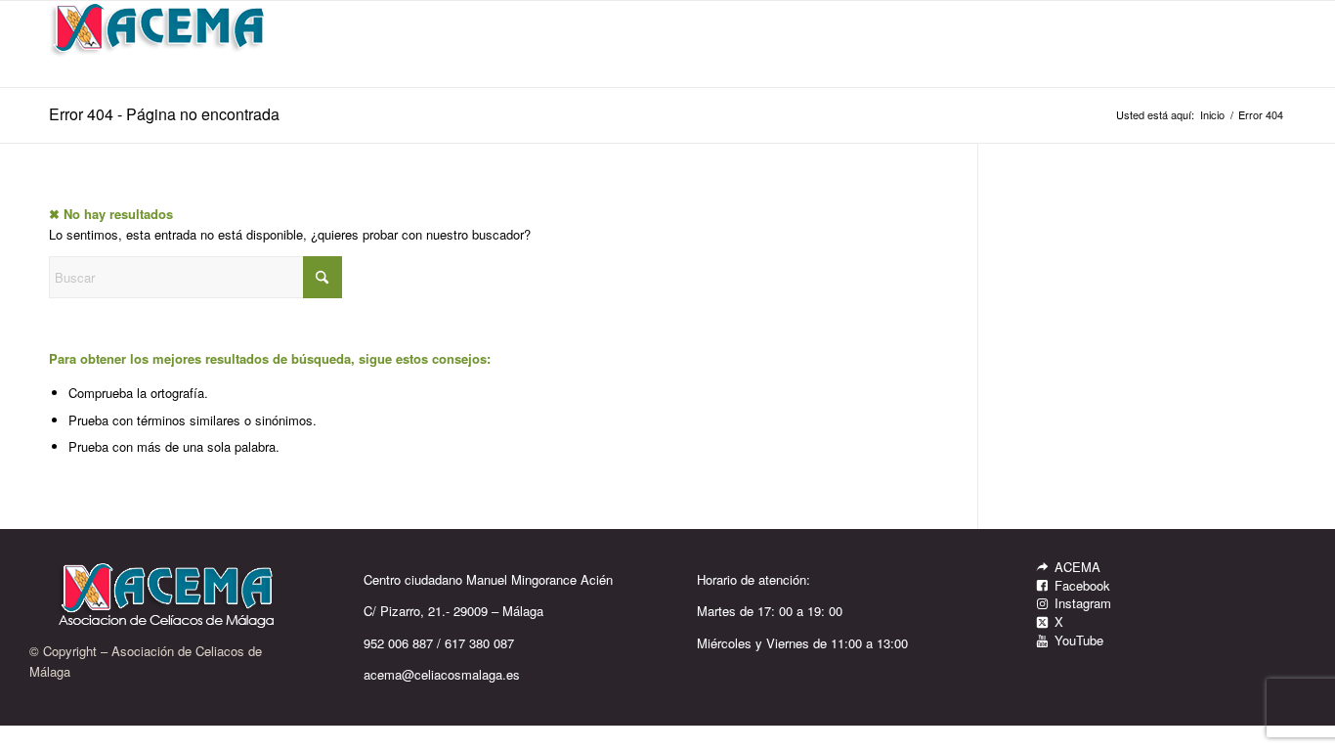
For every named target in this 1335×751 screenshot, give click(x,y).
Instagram (1083, 603)
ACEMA (1077, 566)
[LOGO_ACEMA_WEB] (159, 44)
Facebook (1082, 585)
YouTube (1079, 640)
